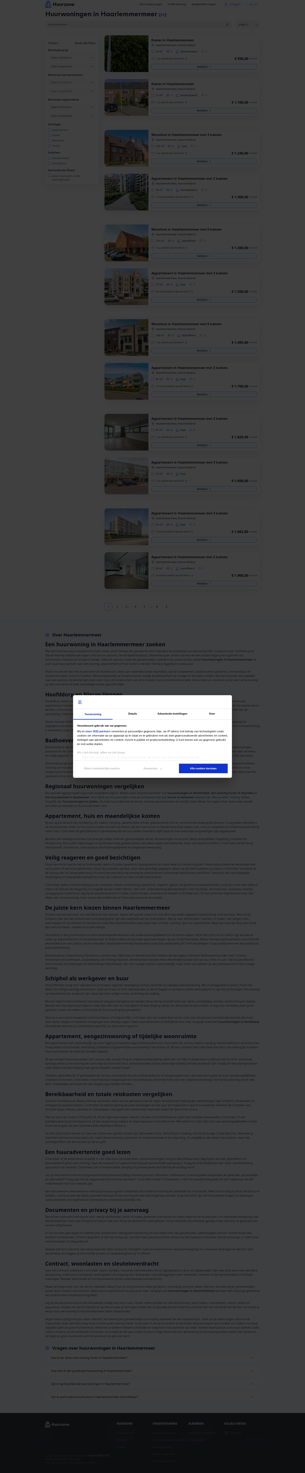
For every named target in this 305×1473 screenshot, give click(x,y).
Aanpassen (150, 768)
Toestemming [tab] (93, 714)
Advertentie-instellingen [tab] (172, 713)
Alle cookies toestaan (203, 768)
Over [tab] (212, 713)
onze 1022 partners (97, 731)
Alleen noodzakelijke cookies (102, 768)
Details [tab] (132, 713)
